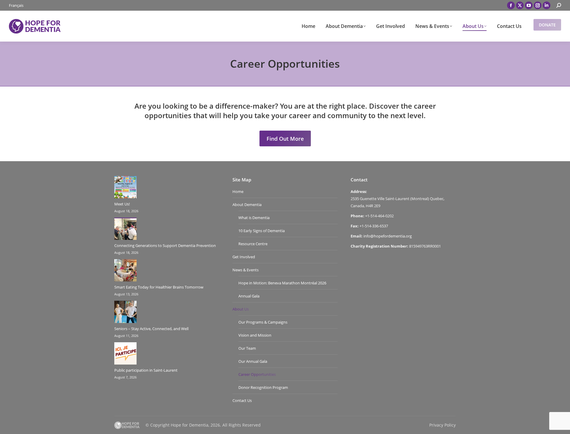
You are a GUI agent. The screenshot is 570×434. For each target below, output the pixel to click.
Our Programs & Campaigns (262, 322)
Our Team (247, 348)
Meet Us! (122, 204)
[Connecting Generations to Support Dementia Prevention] (125, 230)
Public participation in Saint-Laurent (146, 370)
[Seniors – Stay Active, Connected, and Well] (125, 313)
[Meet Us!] (125, 188)
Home (237, 191)
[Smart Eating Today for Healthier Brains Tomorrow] (125, 271)
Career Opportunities (257, 374)
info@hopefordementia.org (387, 236)
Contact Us (242, 400)
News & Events (245, 270)
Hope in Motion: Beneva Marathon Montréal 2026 (282, 283)
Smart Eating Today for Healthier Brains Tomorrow (158, 287)
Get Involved (243, 256)
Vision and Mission (254, 335)
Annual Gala (248, 296)
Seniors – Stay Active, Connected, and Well (151, 328)
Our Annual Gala (252, 361)
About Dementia (247, 204)
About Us (240, 309)
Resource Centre (252, 243)
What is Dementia (254, 217)
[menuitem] (16, 5)
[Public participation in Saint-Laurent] (125, 354)
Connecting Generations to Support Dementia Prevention (165, 245)
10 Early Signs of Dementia (261, 230)
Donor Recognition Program (263, 387)
